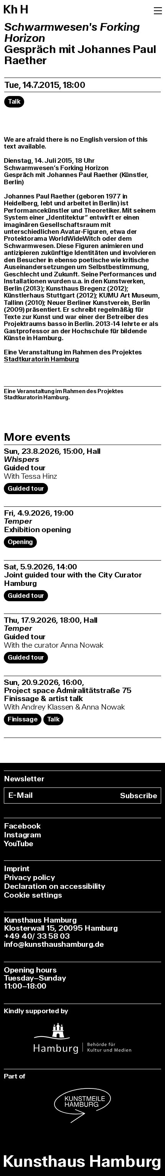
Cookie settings (33, 895)
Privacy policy (29, 877)
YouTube (18, 844)
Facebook (22, 826)
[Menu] (158, 10)
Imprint (17, 869)
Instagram (22, 835)
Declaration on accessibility (54, 886)
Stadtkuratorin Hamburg (41, 359)
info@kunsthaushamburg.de (54, 944)
